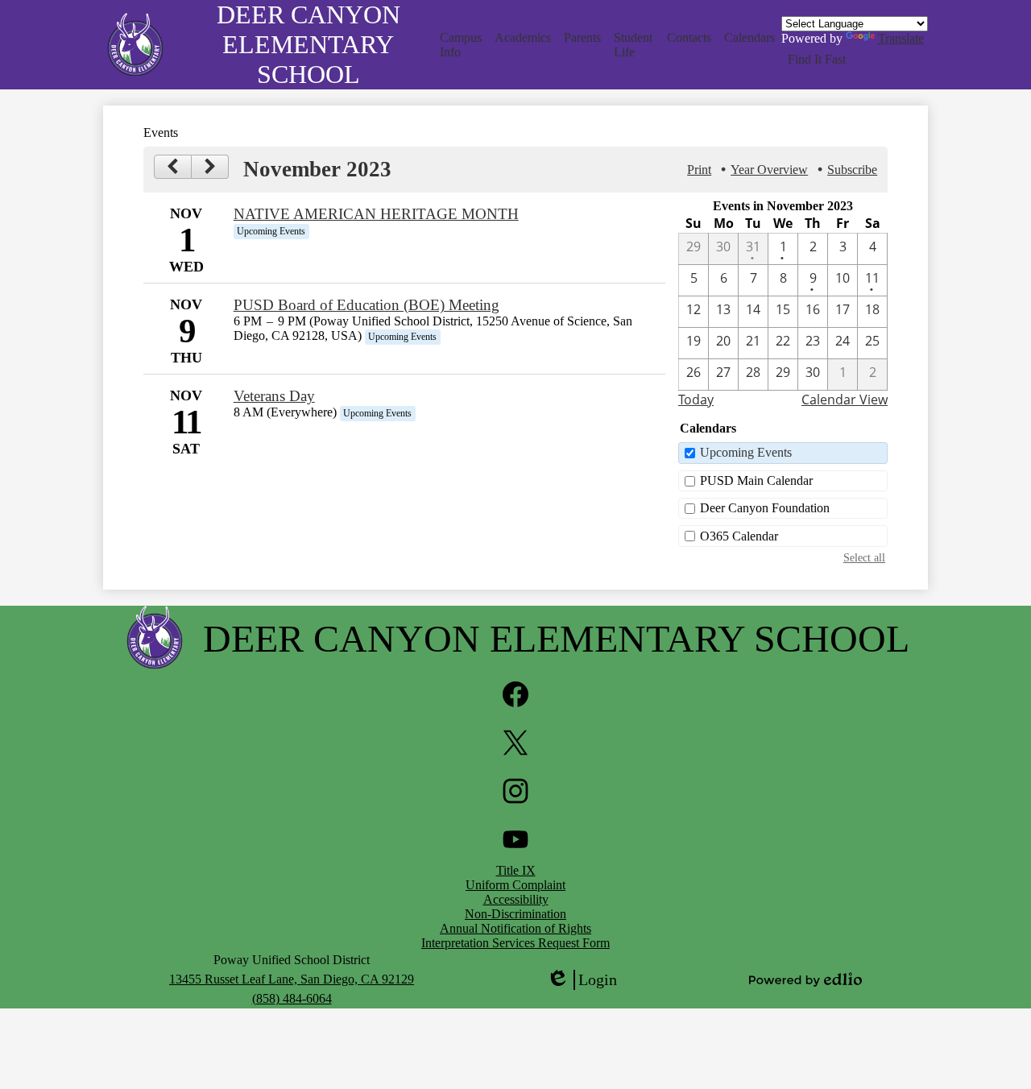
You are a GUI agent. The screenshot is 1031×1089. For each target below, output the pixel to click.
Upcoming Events (746, 452)
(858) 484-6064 (292, 998)
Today (696, 399)
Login (581, 980)
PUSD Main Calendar (756, 480)
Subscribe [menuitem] (852, 169)
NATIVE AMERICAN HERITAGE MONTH (376, 213)
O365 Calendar (739, 536)
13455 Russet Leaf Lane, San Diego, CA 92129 (291, 979)
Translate (901, 38)
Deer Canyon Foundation (765, 508)
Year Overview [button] (769, 169)
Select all (864, 557)
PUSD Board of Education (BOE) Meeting (366, 304)
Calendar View (844, 399)
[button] (461, 45)
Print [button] (699, 169)
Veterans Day (274, 395)
